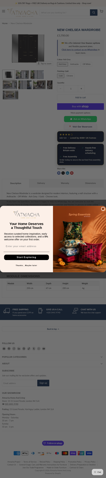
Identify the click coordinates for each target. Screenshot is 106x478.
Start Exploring (26, 257)
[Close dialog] (103, 208)
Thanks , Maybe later (26, 265)
